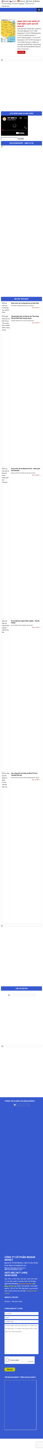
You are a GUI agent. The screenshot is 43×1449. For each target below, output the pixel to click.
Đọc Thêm (21, 52)
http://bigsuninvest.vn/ (17, 1268)
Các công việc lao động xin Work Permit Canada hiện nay (24, 774)
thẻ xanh (23, 1279)
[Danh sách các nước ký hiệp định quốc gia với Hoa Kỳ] (8, 30)
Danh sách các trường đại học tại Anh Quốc (25, 303)
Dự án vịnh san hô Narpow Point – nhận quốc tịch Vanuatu (25, 469)
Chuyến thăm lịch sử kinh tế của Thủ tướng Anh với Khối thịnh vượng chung (25, 317)
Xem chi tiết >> (36, 307)
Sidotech (7, 1301)
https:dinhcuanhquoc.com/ (13, 1269)
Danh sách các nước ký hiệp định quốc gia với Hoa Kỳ (28, 23)
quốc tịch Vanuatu (25, 1284)
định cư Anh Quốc (14, 1279)
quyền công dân (18, 1281)
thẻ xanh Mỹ (21, 1291)
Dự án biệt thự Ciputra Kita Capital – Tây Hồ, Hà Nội (25, 622)
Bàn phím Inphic (17, 1301)
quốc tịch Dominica (11, 1284)
